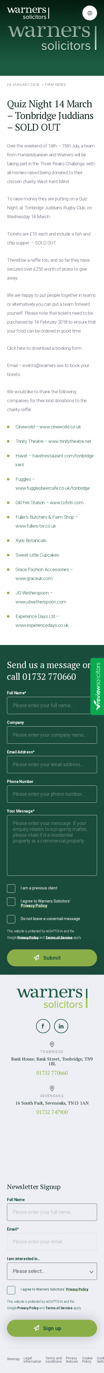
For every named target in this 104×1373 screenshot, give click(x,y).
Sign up (52, 1328)
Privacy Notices (72, 1360)
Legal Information (32, 1360)
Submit (52, 958)
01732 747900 (52, 1112)
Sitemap (13, 1359)
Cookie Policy (87, 1360)
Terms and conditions (53, 1360)
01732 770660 (52, 1072)
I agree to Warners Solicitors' (45, 903)
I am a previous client (39, 888)
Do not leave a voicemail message (50, 918)
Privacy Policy (34, 906)
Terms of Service (59, 937)
